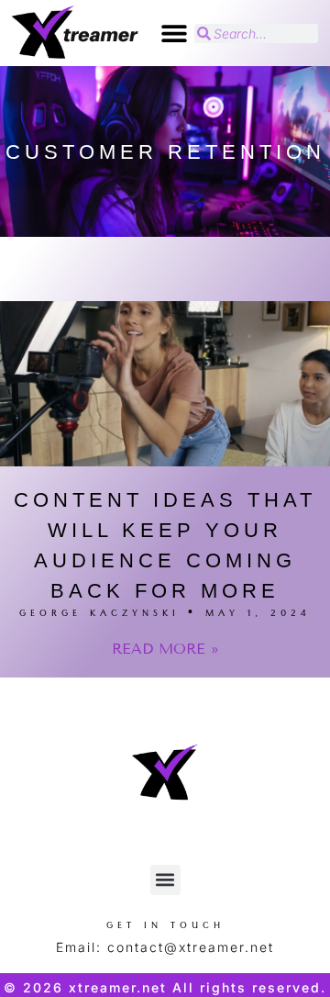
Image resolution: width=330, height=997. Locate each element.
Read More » (165, 648)
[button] (173, 33)
